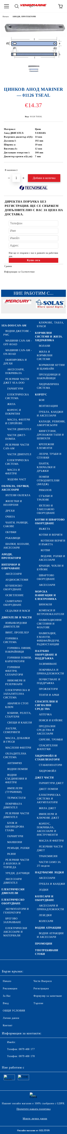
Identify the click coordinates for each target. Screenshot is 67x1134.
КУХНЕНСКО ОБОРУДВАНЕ (12, 587)
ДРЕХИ (10, 510)
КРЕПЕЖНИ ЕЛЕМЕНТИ (45, 446)
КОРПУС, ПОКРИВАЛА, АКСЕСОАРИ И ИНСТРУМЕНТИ (47, 829)
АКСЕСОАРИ (13, 574)
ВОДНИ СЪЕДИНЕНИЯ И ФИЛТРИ (16, 779)
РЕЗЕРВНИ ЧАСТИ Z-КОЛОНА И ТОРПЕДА (16, 864)
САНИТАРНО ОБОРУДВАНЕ (12, 603)
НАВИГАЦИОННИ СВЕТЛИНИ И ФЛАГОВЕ (49, 624)
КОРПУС (41, 394)
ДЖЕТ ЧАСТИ (44, 777)
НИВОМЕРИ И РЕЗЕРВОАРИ (15, 682)
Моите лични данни (35, 1118)
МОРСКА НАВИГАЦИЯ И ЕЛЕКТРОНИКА (45, 595)
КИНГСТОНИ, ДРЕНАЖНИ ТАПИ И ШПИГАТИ (50, 435)
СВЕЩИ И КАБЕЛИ (19, 722)
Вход (6, 1003)
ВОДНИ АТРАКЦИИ (48, 927)
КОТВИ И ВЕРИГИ (50, 534)
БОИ (41, 400)
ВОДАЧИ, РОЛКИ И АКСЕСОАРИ (52, 558)
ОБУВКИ (10, 532)
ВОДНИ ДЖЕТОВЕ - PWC (17, 333)
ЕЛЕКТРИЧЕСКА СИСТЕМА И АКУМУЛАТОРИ (48, 799)
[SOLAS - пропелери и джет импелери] (50, 307)
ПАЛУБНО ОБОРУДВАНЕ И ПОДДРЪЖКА (46, 655)
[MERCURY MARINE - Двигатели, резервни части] (17, 307)
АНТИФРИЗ (14, 763)
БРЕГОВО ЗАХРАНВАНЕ (12, 920)
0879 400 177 (27, 1049)
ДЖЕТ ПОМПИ (48, 789)
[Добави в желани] (57, 168)
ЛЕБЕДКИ (45, 915)
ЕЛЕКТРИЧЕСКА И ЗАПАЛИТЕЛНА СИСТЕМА (16, 694)
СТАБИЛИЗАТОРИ (50, 765)
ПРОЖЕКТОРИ (48, 689)
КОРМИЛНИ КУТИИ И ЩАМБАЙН (51, 367)
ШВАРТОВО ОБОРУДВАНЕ (46, 577)
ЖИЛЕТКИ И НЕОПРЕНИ (12, 503)
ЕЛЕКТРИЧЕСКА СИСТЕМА (17, 396)
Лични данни (11, 1018)
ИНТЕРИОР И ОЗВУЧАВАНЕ (10, 566)
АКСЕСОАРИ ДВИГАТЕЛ (12, 881)
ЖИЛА (11, 404)
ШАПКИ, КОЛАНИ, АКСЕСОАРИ (16, 546)
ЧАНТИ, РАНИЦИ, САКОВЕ (15, 524)
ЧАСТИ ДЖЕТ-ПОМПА (15, 437)
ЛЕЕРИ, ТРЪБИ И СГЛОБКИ (49, 456)
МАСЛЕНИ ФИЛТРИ (18, 747)
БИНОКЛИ (45, 604)
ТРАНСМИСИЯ (48, 856)
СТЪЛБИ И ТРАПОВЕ (45, 498)
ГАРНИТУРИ (15, 388)
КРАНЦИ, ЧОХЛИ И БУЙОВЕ (50, 567)
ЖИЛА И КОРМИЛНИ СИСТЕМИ (44, 355)
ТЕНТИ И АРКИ (49, 695)
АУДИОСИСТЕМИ (16, 579)
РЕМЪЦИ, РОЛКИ (18, 848)
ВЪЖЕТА (44, 529)
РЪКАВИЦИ (12, 538)
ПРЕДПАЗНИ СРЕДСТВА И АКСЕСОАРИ (46, 730)
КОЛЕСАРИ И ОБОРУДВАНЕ (44, 898)
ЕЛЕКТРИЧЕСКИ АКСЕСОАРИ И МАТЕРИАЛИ (15, 932)
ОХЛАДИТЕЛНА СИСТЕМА (14, 755)
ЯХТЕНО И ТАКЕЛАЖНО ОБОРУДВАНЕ (46, 509)
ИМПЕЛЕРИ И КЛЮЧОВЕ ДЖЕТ (48, 816)
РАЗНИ (11, 854)
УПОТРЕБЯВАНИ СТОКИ (46, 952)
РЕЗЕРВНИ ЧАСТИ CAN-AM (16, 446)
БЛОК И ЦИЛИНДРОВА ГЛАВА (14, 827)
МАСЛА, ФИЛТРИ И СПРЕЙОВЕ (17, 421)
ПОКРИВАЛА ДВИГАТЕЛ (12, 805)
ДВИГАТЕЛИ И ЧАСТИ (16, 617)
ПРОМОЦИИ (43, 943)
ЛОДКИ (43, 889)
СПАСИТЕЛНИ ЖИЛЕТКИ (47, 747)
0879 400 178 (27, 1056)
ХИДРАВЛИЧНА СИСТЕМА (48, 386)
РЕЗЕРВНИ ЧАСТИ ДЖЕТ (50, 848)
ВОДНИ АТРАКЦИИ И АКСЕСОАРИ (50, 935)
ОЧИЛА (10, 516)
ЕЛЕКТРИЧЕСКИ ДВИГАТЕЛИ (13, 891)
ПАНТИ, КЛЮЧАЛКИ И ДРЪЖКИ (46, 467)
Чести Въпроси (43, 981)
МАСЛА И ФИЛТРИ (12, 471)
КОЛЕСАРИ (46, 921)
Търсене (38, 1003)
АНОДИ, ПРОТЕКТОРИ (24, 16)
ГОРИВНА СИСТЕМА (10, 640)
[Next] (64, 306)
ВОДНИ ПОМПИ (17, 769)
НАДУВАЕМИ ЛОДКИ (49, 872)
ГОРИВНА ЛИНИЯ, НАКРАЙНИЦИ (18, 650)
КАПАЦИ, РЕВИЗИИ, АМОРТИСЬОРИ (51, 423)
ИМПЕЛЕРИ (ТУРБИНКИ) (14, 790)
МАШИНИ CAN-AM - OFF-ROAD (17, 342)
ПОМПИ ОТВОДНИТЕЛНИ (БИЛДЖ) (48, 480)
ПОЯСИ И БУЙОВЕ (51, 720)
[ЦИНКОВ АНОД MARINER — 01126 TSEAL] (33, 59)
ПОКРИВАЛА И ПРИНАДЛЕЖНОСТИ (50, 671)
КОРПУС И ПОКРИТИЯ (13, 412)
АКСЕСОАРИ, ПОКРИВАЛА (14, 371)
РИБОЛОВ (45, 490)
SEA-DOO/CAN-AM (13, 325)
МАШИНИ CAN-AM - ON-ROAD (17, 352)
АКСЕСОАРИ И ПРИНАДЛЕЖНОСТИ (50, 907)
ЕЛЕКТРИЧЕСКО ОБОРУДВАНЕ (13, 901)
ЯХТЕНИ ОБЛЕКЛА (17, 495)
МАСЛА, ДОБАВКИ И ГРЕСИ (16, 740)
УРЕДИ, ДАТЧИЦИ (17, 873)
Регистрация (41, 988)
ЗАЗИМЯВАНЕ (48, 664)
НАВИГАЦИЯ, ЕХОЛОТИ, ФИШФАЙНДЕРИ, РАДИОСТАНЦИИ (48, 639)
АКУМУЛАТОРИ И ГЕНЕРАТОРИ (16, 911)
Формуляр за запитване (48, 996)
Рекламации (10, 988)
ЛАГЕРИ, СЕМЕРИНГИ (11, 730)
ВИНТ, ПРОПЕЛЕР (17, 632)
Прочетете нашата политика (34, 1109)
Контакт (7, 1025)
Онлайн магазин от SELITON (33, 1130)
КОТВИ (45, 550)
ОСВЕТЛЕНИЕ (14, 595)
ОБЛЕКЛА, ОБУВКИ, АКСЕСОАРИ (15, 488)
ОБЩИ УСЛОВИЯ (14, 1010)
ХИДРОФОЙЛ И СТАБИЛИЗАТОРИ (47, 757)
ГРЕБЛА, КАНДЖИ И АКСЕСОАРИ (50, 414)
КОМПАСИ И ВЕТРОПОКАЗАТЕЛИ (50, 612)
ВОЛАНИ (44, 345)
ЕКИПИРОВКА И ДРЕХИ (15, 362)
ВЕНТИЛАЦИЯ (48, 406)
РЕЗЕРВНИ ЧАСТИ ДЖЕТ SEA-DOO (16, 381)
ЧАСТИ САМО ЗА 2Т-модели (49, 864)
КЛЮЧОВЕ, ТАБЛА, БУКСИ (50, 324)
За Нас (7, 996)
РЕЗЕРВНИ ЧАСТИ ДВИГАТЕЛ (16, 815)
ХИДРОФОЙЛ (47, 771)
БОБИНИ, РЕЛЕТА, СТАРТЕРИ (18, 715)
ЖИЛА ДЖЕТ (47, 808)
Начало (6, 16)
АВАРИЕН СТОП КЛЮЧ (16, 705)
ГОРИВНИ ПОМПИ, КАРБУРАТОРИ (18, 659)
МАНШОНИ (14, 842)
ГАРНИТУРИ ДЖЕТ (51, 783)
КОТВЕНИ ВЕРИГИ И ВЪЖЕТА (52, 542)
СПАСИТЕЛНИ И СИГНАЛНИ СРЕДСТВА (46, 705)
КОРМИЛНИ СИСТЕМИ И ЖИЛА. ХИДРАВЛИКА (49, 337)
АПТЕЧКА (45, 714)
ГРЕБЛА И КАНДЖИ (52, 884)
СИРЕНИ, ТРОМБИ (51, 739)
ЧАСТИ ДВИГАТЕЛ (19, 429)
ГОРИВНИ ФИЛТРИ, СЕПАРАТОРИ (14, 671)
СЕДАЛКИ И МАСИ (17, 610)
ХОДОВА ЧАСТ (16, 479)
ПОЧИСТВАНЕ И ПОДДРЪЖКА (48, 681)
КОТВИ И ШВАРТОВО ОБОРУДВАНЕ (50, 521)
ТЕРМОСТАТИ (16, 798)
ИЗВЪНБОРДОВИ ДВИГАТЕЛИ (15, 625)
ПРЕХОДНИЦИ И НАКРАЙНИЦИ (48, 376)
